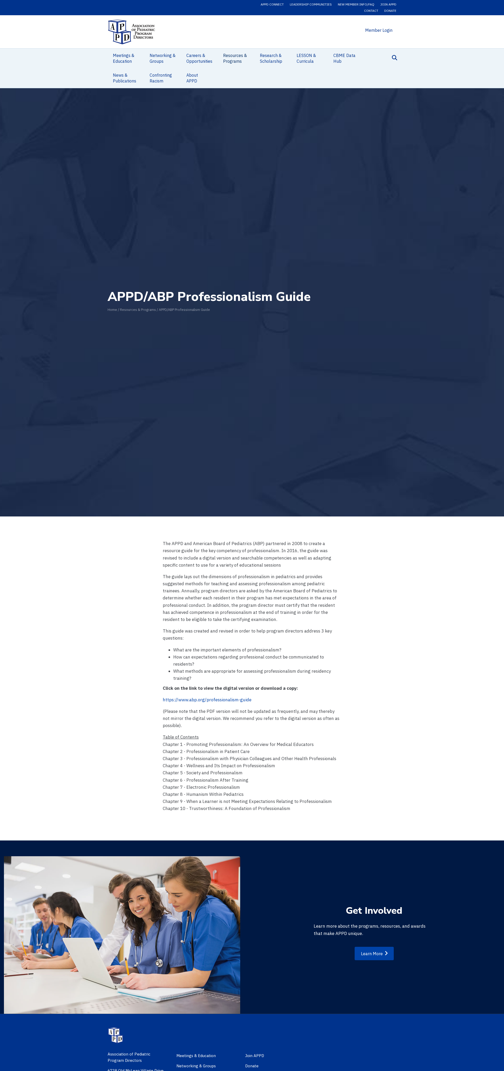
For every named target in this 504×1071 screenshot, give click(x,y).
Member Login (378, 30)
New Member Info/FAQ (356, 4)
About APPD (192, 77)
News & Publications (124, 77)
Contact (371, 11)
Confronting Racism (161, 77)
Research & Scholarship (271, 58)
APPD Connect (272, 4)
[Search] (393, 57)
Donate (390, 11)
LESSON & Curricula (306, 58)
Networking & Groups (163, 58)
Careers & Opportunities (199, 58)
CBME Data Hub (344, 58)
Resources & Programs (235, 58)
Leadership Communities (311, 4)
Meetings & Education (123, 58)
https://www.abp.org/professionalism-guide (207, 700)
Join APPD (388, 4)
